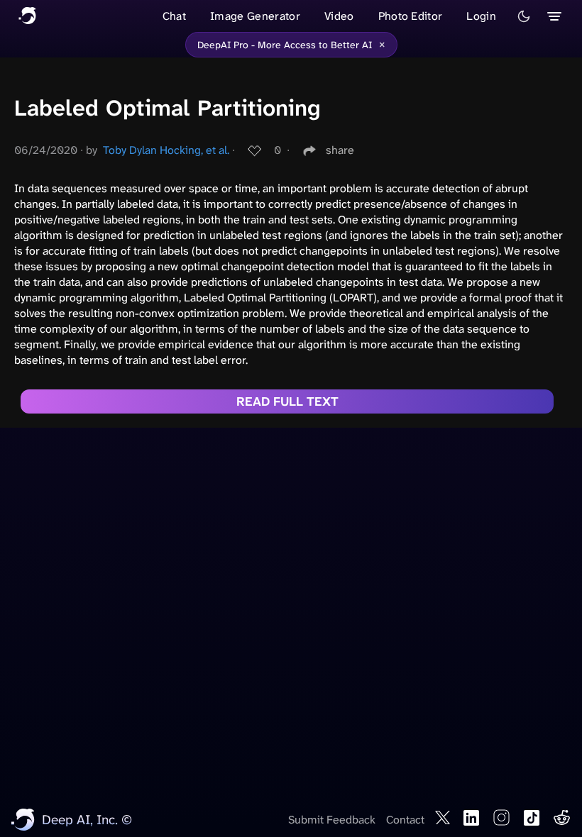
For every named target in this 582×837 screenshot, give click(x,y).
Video (339, 16)
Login (481, 16)
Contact (405, 819)
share (340, 150)
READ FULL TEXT (287, 401)
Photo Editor (410, 16)
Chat (174, 16)
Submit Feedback (331, 819)
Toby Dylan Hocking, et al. (166, 150)
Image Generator (255, 16)
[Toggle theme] (523, 16)
